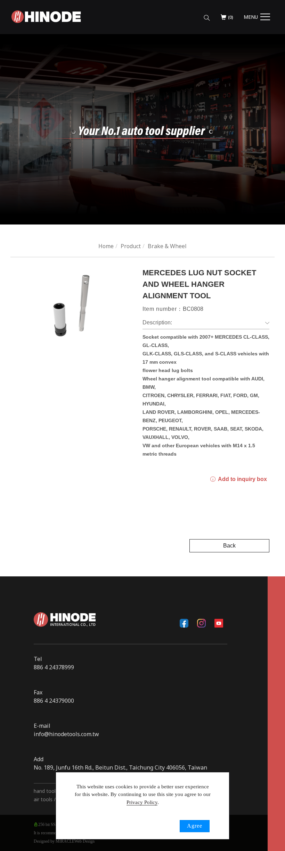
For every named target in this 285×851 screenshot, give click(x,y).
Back (229, 546)
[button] (206, 15)
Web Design (84, 841)
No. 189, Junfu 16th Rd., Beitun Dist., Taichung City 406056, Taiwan (120, 767)
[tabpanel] (142, 129)
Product (131, 246)
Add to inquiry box (242, 479)
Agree (194, 826)
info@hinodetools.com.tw (66, 734)
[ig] (201, 623)
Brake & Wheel (167, 246)
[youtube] (219, 623)
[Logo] (46, 16)
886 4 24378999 (54, 667)
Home (106, 246)
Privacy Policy (142, 802)
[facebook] (184, 623)
